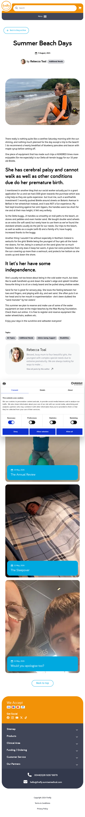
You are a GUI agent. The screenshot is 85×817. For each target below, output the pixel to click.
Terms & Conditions (42, 803)
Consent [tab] (14, 390)
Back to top (42, 683)
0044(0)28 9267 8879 (46, 775)
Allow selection (42, 432)
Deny (16, 432)
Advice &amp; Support (46, 338)
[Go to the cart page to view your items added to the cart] (79, 8)
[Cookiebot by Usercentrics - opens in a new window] (72, 383)
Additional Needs (56, 62)
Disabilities (64, 338)
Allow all (69, 432)
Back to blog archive (18, 30)
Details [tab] (42, 390)
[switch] (32, 422)
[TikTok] (25, 718)
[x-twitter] (21, 718)
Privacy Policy (42, 809)
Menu (40, 16)
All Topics (11, 338)
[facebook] (8, 718)
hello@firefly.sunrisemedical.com (46, 782)
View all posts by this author (38, 369)
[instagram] (12, 718)
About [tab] (70, 390)
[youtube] (17, 718)
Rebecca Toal (38, 61)
